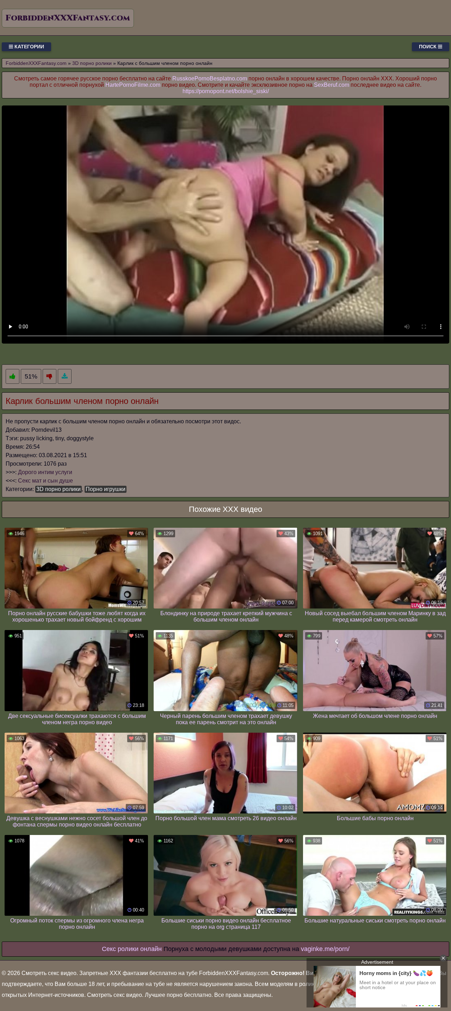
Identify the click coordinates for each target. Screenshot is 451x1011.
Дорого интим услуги (45, 472)
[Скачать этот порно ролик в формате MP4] (65, 377)
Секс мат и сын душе (45, 481)
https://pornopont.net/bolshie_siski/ (226, 91)
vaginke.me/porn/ (325, 948)
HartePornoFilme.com (132, 85)
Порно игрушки (105, 489)
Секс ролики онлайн (132, 948)
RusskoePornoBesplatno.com (209, 78)
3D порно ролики (58, 489)
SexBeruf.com (331, 85)
